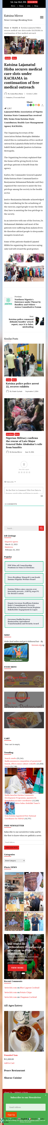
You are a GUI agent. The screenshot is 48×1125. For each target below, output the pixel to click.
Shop (36, 6)
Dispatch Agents (11, 541)
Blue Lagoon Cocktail (29, 987)
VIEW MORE (17, 967)
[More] (39, 105)
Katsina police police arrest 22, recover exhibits (22, 385)
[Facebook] (28, 105)
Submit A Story (21, 1092)
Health (7, 58)
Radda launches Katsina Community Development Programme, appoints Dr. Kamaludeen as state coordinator (21, 798)
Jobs (28, 6)
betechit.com (11, 987)
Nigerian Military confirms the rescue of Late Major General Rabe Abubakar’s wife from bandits (24, 442)
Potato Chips (26, 992)
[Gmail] (36, 105)
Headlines (10, 434)
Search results (10, 758)
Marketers (9, 547)
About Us (8, 1092)
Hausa (21, 6)
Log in (7, 766)
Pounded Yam (11, 1055)
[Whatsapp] (33, 105)
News (13, 6)
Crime (8, 380)
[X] (31, 105)
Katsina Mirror (13, 15)
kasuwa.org (37, 645)
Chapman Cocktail (28, 997)
